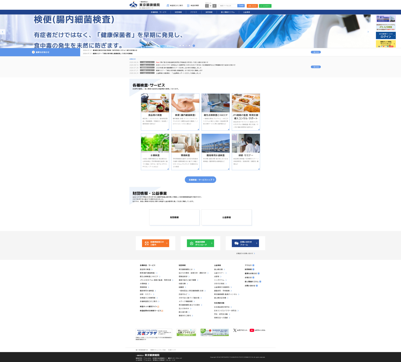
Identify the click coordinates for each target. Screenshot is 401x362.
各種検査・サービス (147, 265)
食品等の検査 (145, 269)
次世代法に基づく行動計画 (189, 297)
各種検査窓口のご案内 (148, 301)
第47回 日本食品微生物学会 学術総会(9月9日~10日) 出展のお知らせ (182, 62)
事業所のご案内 (185, 315)
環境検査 (143, 287)
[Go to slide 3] (186, 45)
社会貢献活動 (219, 303)
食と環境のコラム (228, 12)
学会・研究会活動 (221, 314)
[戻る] (2, 31)
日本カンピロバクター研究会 (225, 310)
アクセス (193, 12)
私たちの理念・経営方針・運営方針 (192, 273)
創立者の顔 (183, 312)
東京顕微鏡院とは (186, 269)
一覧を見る (315, 52)
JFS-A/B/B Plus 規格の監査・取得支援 (155, 280)
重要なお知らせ (251, 273)
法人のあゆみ (184, 308)
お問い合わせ (252, 6)
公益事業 (246, 12)
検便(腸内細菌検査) (147, 273)
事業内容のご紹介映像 (187, 280)
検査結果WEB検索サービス (150, 310)
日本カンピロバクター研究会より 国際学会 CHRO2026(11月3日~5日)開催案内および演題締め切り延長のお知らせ (195, 65)
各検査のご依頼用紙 (147, 297)
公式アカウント (242, 330)
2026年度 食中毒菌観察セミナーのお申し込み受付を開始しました (178, 68)
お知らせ (248, 277)
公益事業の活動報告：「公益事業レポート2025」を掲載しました (178, 73)
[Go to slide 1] (180, 45)
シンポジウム (219, 280)
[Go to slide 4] (189, 45)
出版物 (216, 276)
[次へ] (368, 31)
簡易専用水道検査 (147, 290)
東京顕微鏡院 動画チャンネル (225, 294)
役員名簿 (182, 283)
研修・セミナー (146, 294)
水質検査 (143, 283)
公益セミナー (219, 273)
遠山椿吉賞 (218, 269)
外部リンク (172, 350)
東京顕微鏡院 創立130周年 (189, 305)
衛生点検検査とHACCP (149, 276)
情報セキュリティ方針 (158, 350)
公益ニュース (147, 62)
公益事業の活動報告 (222, 287)
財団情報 (178, 12)
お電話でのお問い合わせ (244, 253)
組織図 (181, 287)
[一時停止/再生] (194, 45)
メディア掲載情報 (186, 301)
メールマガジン (265, 6)
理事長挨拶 (183, 276)
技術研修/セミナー (147, 67)
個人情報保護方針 (142, 350)
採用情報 (209, 12)
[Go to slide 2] (183, 45)
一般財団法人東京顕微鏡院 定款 (191, 290)
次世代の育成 (219, 283)
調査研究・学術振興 (222, 290)
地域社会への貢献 (221, 317)
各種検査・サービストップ (200, 179)
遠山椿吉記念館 (220, 297)
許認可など (183, 294)
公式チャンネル (260, 330)
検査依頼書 (195, 5)
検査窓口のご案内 (176, 5)
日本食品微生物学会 (222, 307)
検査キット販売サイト (148, 306)
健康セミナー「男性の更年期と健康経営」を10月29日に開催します (179, 70)
